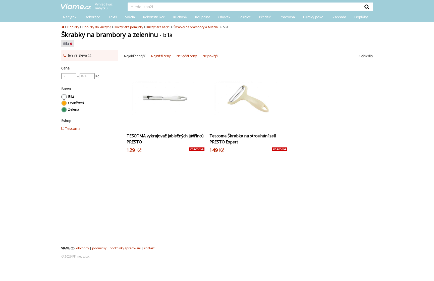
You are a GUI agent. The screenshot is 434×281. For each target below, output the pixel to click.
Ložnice (244, 17)
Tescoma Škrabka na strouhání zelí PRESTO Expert (242, 139)
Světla (130, 17)
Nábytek (69, 17)
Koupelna (202, 17)
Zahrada (339, 17)
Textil (112, 17)
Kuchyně (180, 17)
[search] (244, 7)
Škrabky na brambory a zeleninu (197, 27)
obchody (82, 248)
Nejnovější (210, 56)
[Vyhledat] (367, 7)
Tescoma (72, 128)
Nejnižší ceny (161, 56)
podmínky (99, 248)
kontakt (149, 248)
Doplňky (361, 17)
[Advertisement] (248, 202)
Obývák (224, 17)
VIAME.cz (67, 248)
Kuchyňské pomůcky (129, 27)
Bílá (66, 43)
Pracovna (287, 17)
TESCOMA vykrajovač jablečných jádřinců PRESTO (165, 139)
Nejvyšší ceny (187, 56)
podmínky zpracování (125, 248)
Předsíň (265, 17)
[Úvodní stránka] (63, 27)
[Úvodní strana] (90, 7)
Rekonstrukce (154, 17)
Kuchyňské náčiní (158, 27)
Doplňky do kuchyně (96, 27)
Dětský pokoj (313, 17)
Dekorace (92, 17)
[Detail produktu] (200, 125)
